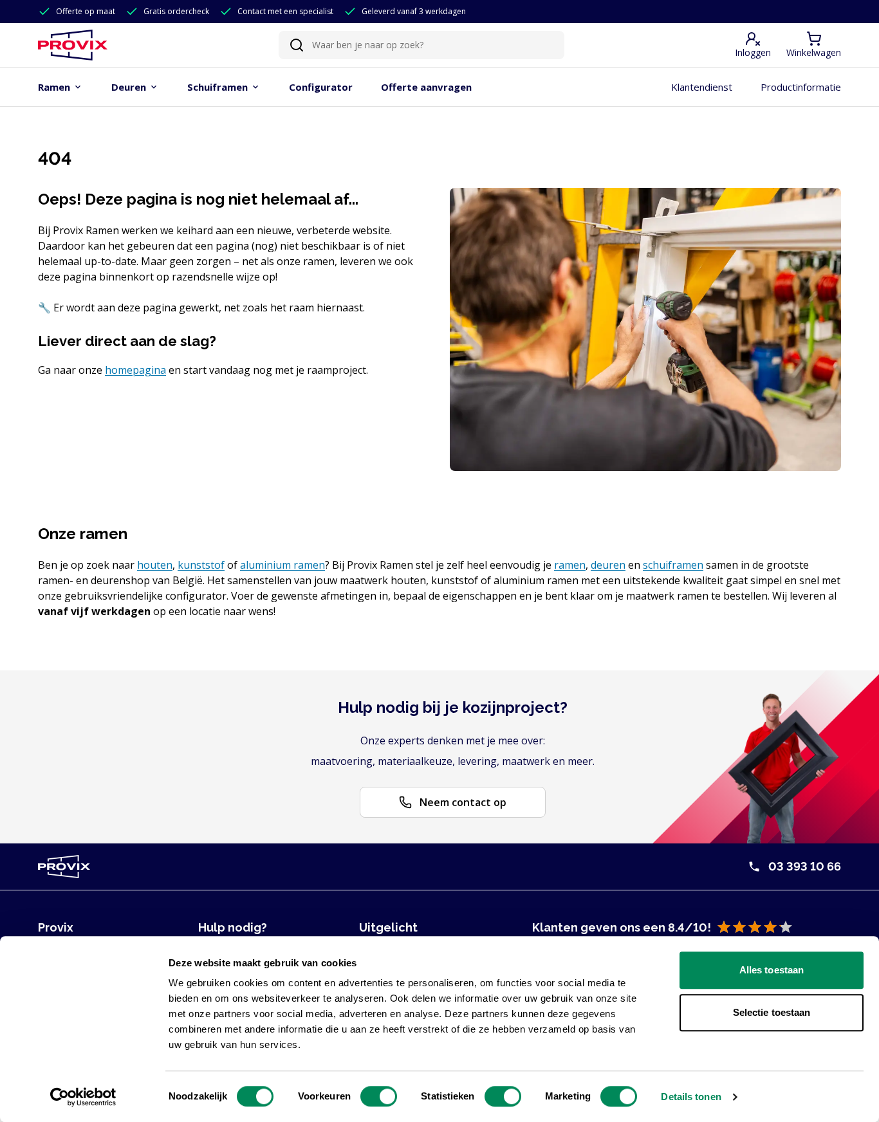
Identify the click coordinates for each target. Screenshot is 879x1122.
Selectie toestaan (772, 1012)
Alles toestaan (771, 969)
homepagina (135, 370)
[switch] (378, 1096)
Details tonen (691, 1096)
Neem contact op (463, 802)
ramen (570, 565)
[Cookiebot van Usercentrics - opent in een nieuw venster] (83, 1097)
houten (154, 565)
